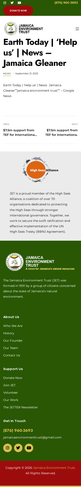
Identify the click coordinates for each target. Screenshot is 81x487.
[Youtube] (19, 2)
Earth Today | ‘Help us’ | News (25, 85)
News (7, 73)
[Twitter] (12, 2)
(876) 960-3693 (66, 3)
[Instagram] (4, 2)
